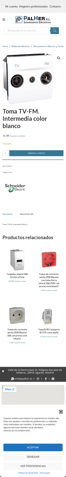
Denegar (33, 456)
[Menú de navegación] (4, 20)
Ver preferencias (33, 466)
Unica (10, 172)
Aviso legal (45, 473)
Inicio (5, 46)
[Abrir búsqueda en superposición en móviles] (32, 30)
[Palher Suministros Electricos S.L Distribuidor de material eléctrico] (33, 19)
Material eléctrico (21, 46)
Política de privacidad (28, 473)
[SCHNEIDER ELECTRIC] (15, 188)
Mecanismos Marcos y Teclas (49, 46)
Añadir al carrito (36, 153)
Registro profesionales (33, 6)
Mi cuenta (11, 6)
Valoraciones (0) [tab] (26, 214)
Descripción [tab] (8, 214)
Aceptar (33, 447)
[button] (61, 411)
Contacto (55, 6)
